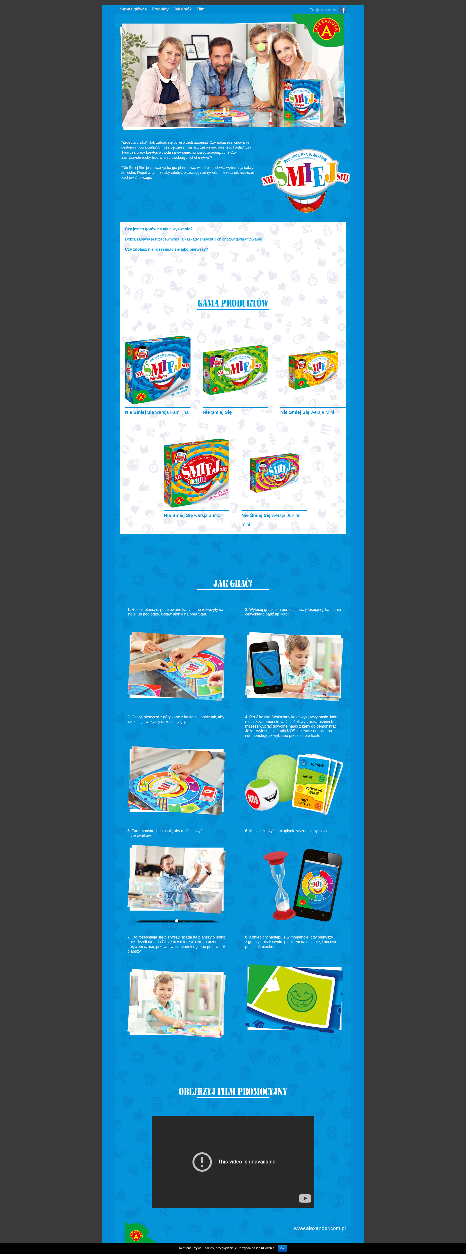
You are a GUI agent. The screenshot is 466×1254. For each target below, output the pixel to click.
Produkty (160, 9)
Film (200, 9)
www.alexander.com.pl (320, 1228)
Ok (282, 1248)
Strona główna (133, 9)
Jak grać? (183, 9)
